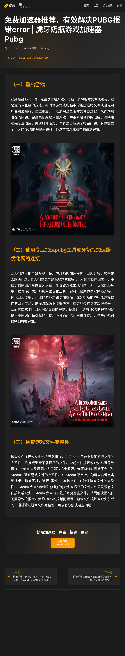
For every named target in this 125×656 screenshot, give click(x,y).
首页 (86, 5)
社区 (95, 5)
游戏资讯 (107, 5)
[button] (63, 543)
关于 (119, 5)
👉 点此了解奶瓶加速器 (35, 58)
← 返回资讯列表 (13, 58)
